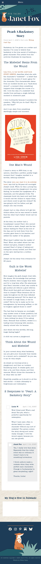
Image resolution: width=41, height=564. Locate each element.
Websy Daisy (24, 560)
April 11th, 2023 (29, 407)
